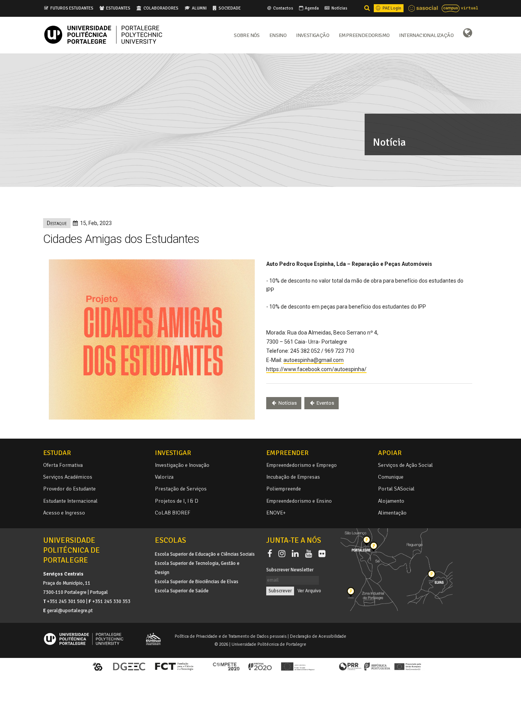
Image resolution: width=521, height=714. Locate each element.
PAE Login (391, 8)
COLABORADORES (160, 8)
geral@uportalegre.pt (70, 611)
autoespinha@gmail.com (313, 360)
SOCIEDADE (230, 8)
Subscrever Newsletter (290, 570)
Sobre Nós (247, 34)
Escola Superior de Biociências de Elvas (196, 582)
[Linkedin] (297, 554)
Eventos (324, 403)
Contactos (282, 8)
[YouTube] (310, 554)
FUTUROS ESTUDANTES (71, 8)
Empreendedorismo (364, 34)
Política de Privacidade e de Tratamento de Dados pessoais (230, 636)
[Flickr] (321, 554)
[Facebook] (271, 554)
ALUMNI (199, 8)
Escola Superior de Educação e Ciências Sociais (205, 554)
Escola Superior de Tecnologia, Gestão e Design (197, 568)
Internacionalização (426, 34)
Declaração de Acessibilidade (318, 636)
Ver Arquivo (309, 591)
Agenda (311, 8)
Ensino (277, 34)
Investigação (312, 34)
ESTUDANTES (118, 8)
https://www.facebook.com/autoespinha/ (316, 369)
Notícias (339, 8)
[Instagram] (283, 554)
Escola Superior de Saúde (182, 591)
